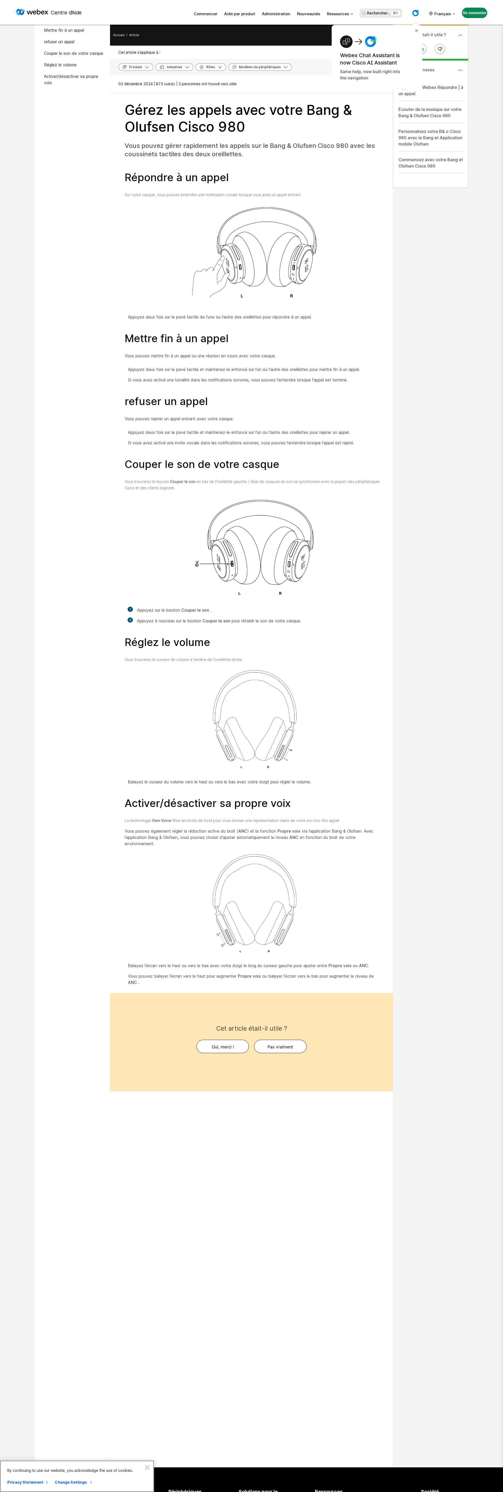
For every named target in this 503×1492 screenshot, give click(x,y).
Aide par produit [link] (239, 13)
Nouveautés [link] (308, 13)
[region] (77, 1476)
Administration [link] (276, 13)
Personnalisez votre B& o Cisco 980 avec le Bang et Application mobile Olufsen (430, 138)
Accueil (118, 35)
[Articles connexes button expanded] (460, 70)
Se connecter (474, 12)
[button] (415, 13)
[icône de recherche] (364, 13)
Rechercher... (378, 13)
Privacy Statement (25, 1482)
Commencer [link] (205, 13)
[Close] (147, 1467)
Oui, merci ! (223, 1046)
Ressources (338, 13)
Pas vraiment (280, 1046)
